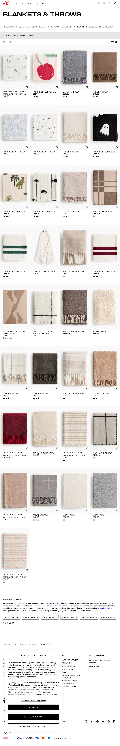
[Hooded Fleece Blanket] (45, 247)
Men (29, 3)
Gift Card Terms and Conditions (70, 676)
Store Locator (67, 666)
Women (19, 3)
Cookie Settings (68, 687)
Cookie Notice (67, 683)
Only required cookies (33, 717)
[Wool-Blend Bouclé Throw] (45, 307)
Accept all (33, 707)
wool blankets (105, 608)
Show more (8, 623)
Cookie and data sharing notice (33, 701)
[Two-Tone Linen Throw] (15, 490)
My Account (66, 663)
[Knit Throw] (75, 490)
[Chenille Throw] (75, 67)
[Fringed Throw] (105, 67)
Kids (36, 3)
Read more (94, 667)
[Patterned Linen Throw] (75, 428)
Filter (111, 42)
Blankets (45, 645)
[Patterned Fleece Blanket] (45, 67)
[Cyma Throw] (15, 307)
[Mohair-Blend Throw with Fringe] (15, 428)
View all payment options (62, 738)
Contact (64, 672)
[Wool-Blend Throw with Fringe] (75, 247)
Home (45, 3)
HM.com (6, 645)
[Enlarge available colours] (65, 96)
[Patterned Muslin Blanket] (15, 67)
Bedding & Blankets (29, 645)
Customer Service (69, 660)
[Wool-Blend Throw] (105, 187)
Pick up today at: (12, 35)
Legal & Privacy (67, 669)
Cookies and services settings (33, 726)
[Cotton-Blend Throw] (45, 428)
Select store (26, 35)
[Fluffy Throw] (105, 307)
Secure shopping (68, 680)
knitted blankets (59, 606)
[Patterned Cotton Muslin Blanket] (15, 127)
